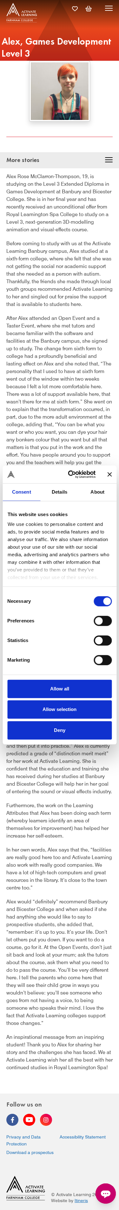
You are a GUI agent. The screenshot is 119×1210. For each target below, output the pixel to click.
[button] (109, 161)
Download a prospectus (30, 1152)
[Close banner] (109, 474)
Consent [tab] (21, 492)
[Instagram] (46, 1120)
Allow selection (59, 709)
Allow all (59, 688)
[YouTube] (29, 1120)
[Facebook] (12, 1120)
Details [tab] (59, 492)
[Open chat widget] (106, 1193)
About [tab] (97, 492)
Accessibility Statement (83, 1136)
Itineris (81, 1200)
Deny (59, 730)
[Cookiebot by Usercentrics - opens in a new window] (71, 474)
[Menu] (109, 9)
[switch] (103, 621)
